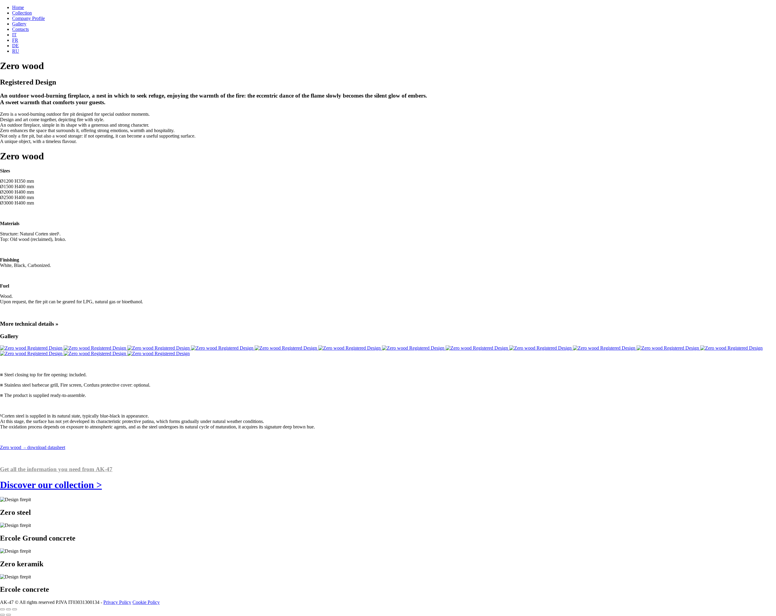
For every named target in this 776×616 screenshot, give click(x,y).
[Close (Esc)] (2, 609)
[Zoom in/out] (14, 609)
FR (15, 40)
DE (15, 45)
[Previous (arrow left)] (2, 615)
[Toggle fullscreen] (8, 609)
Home (18, 7)
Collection (22, 12)
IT (14, 34)
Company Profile (28, 18)
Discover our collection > (51, 484)
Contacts (20, 29)
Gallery (19, 23)
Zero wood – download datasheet (32, 447)
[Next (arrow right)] (8, 615)
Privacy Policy (117, 602)
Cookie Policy (146, 602)
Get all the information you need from (56, 469)
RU (15, 51)
